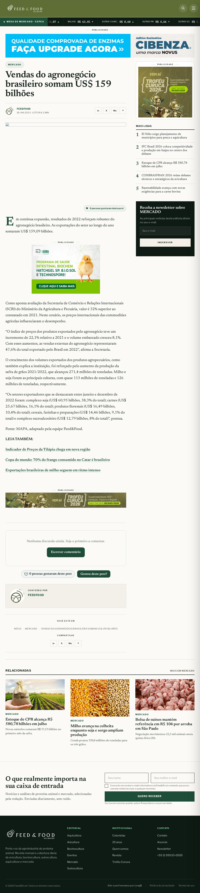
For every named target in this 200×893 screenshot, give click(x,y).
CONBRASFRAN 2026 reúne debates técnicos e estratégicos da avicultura (166, 177)
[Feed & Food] (31, 8)
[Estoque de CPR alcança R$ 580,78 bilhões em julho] (35, 694)
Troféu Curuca (121, 861)
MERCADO (14, 64)
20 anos (117, 842)
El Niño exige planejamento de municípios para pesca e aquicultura (164, 136)
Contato (162, 835)
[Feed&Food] (30, 834)
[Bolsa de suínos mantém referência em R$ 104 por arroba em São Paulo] (165, 694)
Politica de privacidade (162, 885)
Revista (116, 855)
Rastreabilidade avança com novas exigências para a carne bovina (163, 190)
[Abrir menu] (193, 8)
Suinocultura (75, 868)
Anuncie (162, 842)
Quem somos (120, 848)
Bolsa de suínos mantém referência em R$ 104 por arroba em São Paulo (163, 724)
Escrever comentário (66, 552)
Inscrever (165, 242)
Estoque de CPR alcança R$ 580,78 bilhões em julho (164, 165)
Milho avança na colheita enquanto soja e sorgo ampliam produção (97, 730)
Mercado (72, 861)
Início (17, 628)
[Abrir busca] (183, 8)
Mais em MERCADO (182, 670)
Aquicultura (74, 835)
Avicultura (73, 842)
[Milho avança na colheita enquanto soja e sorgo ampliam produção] (100, 698)
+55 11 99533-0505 (170, 855)
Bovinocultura (75, 848)
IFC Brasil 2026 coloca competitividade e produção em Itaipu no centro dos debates (167, 150)
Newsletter (164, 848)
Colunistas (118, 835)
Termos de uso (187, 885)
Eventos (72, 855)
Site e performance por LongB (125, 885)
